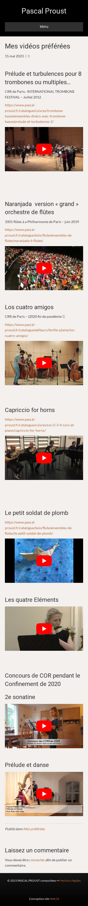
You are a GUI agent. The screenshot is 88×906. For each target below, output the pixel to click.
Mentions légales (70, 880)
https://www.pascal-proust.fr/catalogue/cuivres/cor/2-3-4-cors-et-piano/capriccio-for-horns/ (40, 424)
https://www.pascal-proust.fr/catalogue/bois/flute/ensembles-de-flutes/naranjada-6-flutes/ (39, 235)
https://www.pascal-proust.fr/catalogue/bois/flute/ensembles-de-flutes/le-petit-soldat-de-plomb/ (39, 527)
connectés (37, 860)
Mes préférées (34, 829)
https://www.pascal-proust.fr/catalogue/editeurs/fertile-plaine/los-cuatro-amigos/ (40, 330)
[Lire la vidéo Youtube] (44, 149)
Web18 (54, 899)
